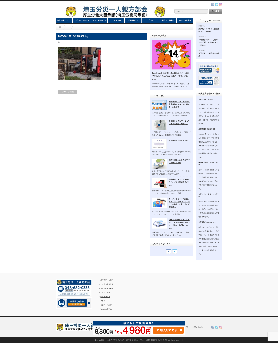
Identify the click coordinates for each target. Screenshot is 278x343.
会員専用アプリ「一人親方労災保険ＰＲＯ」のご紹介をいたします (179, 104)
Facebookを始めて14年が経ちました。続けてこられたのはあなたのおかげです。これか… (170, 76)
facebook (212, 4)
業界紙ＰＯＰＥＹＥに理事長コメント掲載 (209, 30)
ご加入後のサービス (81, 20)
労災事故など (133, 20)
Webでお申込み (185, 20)
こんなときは (116, 20)
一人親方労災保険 (106, 284)
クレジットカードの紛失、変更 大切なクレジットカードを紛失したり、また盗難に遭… (179, 203)
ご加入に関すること (98, 20)
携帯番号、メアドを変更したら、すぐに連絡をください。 (179, 182)
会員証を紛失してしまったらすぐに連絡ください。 (179, 122)
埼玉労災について (64, 20)
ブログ (150, 20)
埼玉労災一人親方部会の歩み (209, 54)
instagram (220, 4)
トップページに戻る (67, 92)
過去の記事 (217, 20)
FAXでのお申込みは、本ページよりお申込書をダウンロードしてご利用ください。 (179, 224)
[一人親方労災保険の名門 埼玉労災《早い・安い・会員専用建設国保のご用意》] (115, 17)
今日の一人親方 (168, 20)
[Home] (60, 27)
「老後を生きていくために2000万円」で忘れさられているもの (209, 42)
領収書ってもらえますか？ (179, 141)
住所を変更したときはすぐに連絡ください (179, 161)
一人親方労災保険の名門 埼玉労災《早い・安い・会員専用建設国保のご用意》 (136, 340)
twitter (216, 4)
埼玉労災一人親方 (106, 280)
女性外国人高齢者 (106, 288)
